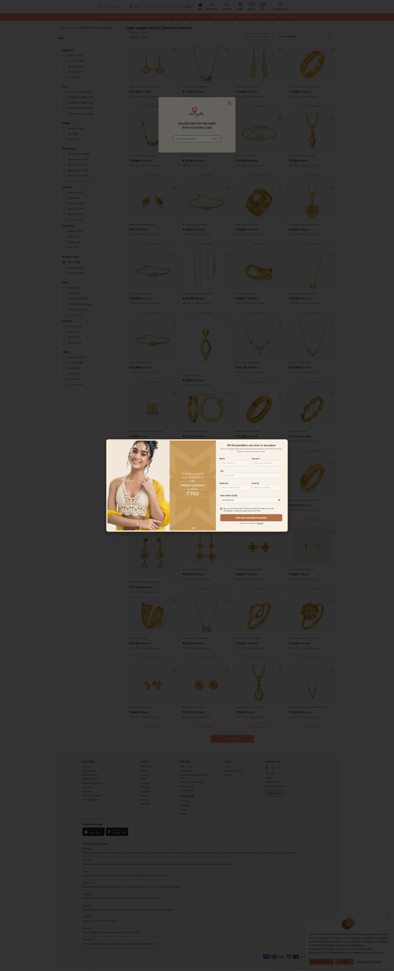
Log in (260, 523)
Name (222, 458)
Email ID (255, 483)
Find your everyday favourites (251, 517)
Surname (255, 458)
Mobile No (223, 483)
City (221, 471)
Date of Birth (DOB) (228, 495)
